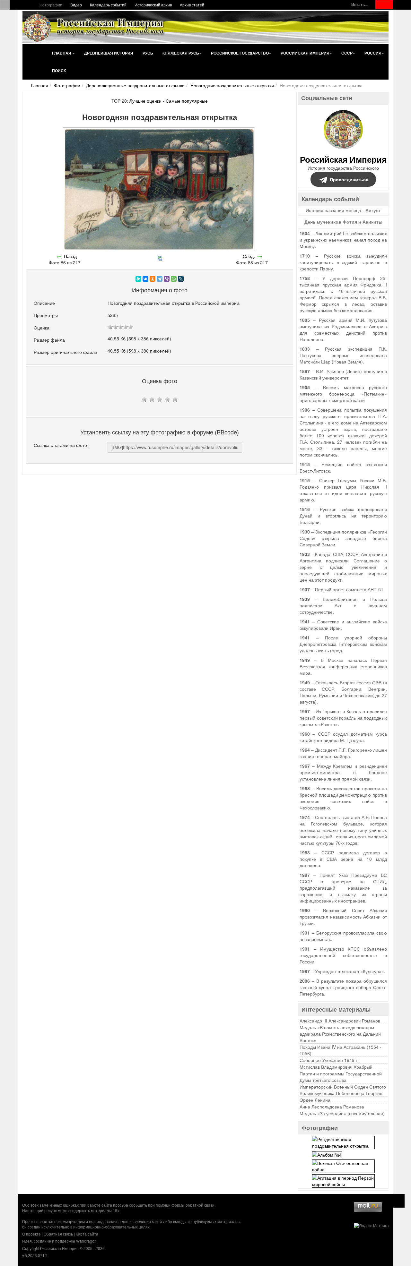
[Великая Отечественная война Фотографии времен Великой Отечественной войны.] (343, 1165)
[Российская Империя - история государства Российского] (94, 27)
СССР (347, 53)
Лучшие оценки (145, 101)
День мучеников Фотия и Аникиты (343, 221)
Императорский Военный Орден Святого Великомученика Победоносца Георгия (343, 1089)
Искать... (359, 4)
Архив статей (192, 4)
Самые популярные (187, 101)
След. (249, 256)
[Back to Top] (398, 1201)
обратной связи (200, 1205)
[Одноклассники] (152, 279)
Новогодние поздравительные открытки (232, 85)
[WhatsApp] (174, 279)
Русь (148, 53)
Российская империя (305, 53)
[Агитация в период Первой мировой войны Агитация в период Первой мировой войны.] (343, 1180)
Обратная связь (58, 1233)
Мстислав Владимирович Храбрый (336, 1067)
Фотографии (50, 4)
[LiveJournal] (181, 279)
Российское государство (240, 53)
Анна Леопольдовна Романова (332, 1106)
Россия (372, 53)
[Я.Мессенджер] (138, 279)
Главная (62, 53)
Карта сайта (87, 1233)
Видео (76, 4)
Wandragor (85, 1241)
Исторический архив (153, 4)
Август (373, 210)
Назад (70, 256)
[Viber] (167, 279)
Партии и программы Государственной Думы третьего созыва (341, 1076)
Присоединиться (349, 179)
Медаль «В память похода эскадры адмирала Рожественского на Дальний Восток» (340, 1033)
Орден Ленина (315, 1100)
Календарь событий (108, 4)
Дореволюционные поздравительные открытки (135, 85)
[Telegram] (159, 279)
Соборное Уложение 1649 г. (329, 1060)
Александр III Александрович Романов (340, 1020)
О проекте (31, 1233)
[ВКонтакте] (145, 279)
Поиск (59, 70)
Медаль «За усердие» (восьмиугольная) (342, 1113)
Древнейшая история (108, 53)
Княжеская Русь (180, 53)
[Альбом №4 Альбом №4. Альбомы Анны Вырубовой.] (327, 1154)
